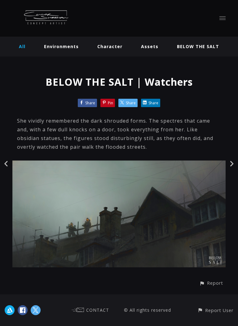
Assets (149, 46)
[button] (211, 283)
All (22, 46)
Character (109, 46)
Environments (61, 46)
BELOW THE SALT (198, 46)
